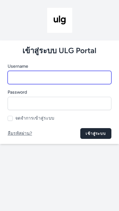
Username (18, 66)
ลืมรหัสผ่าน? (20, 133)
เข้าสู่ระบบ (96, 133)
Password (17, 92)
